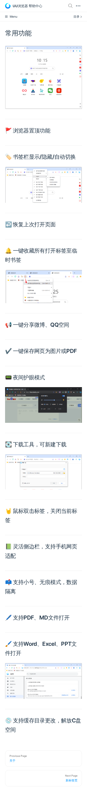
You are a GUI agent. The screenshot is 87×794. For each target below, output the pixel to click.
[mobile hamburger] (78, 6)
